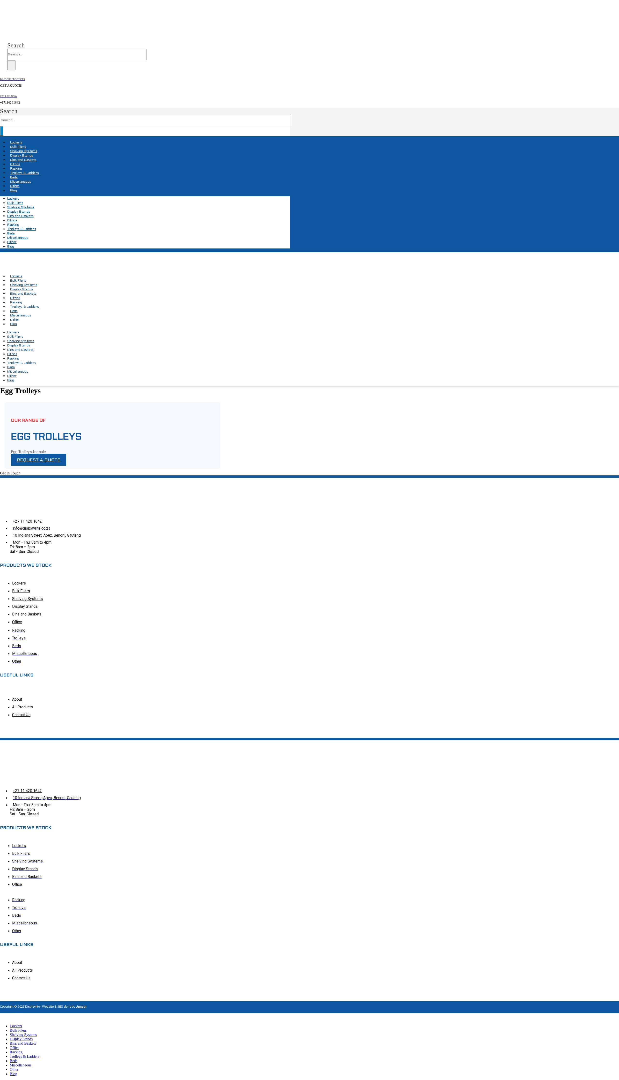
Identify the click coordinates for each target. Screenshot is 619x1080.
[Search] (11, 65)
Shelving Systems (23, 151)
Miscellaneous (20, 181)
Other (15, 186)
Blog (13, 190)
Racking (16, 168)
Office (15, 164)
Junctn (81, 1006)
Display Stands (21, 155)
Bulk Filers (18, 147)
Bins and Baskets (23, 160)
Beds (14, 177)
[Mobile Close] (3, 1018)
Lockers (16, 142)
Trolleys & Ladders (24, 173)
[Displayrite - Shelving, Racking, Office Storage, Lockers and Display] (27, 33)
